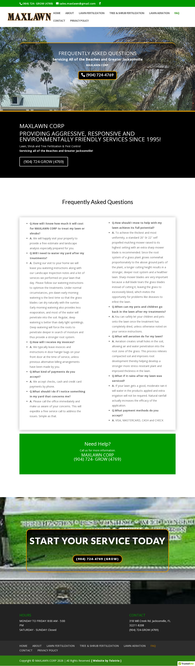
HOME (56, 13)
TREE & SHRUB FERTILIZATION (126, 13)
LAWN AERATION (159, 13)
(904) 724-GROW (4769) (44, 161)
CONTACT (59, 20)
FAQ (176, 13)
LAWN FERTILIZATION (91, 13)
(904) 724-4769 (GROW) (97, 559)
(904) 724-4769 (100, 75)
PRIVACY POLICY (79, 20)
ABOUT (69, 13)
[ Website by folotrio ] (106, 660)
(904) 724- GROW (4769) (37, 3)
